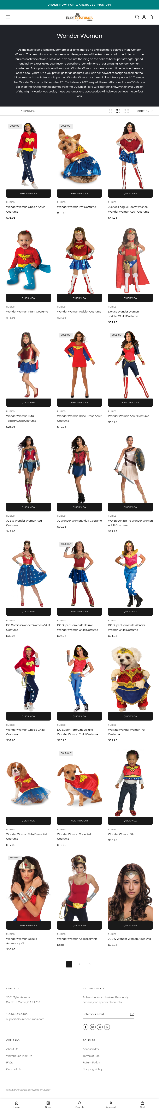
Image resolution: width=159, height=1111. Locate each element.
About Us (12, 1049)
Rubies (10, 202)
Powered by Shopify (40, 1090)
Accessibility (91, 1049)
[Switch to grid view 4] (126, 111)
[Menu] (8, 17)
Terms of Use (91, 1055)
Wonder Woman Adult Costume (128, 416)
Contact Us (13, 1069)
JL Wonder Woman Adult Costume (79, 520)
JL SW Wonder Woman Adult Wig (129, 938)
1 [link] (69, 964)
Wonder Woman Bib (121, 834)
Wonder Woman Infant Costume (27, 311)
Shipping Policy (92, 1069)
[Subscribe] (132, 1014)
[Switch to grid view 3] (117, 111)
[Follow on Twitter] (100, 1027)
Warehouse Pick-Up (19, 1055)
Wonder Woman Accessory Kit (77, 938)
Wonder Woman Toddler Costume (79, 311)
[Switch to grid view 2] (110, 111)
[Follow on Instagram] (93, 1027)
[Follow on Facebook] (85, 1027)
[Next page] (90, 964)
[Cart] (151, 17)
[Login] (144, 17)
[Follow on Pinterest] (107, 1027)
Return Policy (91, 1062)
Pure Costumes (22, 1090)
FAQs (9, 1062)
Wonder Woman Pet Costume (76, 207)
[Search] (137, 17)
